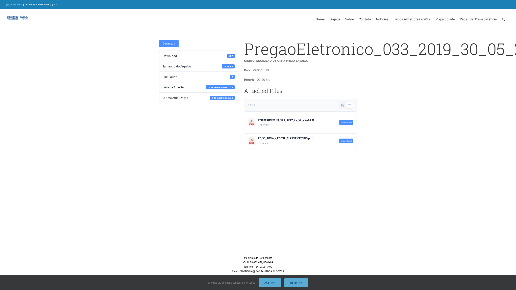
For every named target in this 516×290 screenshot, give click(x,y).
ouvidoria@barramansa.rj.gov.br (41, 4)
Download (169, 43)
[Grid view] (342, 105)
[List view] (349, 105)
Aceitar (270, 282)
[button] (503, 19)
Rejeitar (296, 282)
